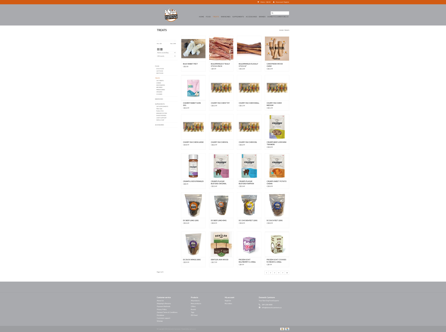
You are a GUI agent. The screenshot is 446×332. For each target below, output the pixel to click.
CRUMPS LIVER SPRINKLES (193, 181)
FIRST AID (159, 108)
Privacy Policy (162, 309)
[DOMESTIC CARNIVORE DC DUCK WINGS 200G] (193, 244)
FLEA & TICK (160, 111)
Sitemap (160, 321)
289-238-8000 (267, 305)
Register (228, 301)
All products (195, 301)
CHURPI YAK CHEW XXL (248, 142)
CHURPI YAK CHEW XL (219, 142)
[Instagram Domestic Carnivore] (225, 287)
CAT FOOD (159, 71)
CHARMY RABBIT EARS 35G (192, 104)
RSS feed (194, 315)
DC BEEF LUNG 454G (218, 220)
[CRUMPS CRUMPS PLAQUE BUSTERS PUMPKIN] (249, 166)
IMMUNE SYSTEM (161, 113)
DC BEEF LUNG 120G (191, 220)
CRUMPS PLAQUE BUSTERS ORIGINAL (218, 182)
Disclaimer (160, 315)
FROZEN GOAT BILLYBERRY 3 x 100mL (247, 261)
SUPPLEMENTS (238, 17)
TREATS (216, 17)
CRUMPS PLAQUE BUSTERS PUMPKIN (246, 182)
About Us (160, 301)
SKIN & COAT (160, 120)
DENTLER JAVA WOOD (219, 260)
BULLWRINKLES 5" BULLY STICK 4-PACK (220, 65)
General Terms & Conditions (167, 312)
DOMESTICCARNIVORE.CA (278, 17)
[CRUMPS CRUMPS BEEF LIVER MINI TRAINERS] (277, 127)
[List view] (161, 49)
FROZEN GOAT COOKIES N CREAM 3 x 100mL (276, 261)
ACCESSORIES (251, 17)
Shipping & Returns (164, 303)
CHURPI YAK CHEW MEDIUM (274, 104)
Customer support (163, 318)
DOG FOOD (160, 68)
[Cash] (281, 329)
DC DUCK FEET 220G (275, 220)
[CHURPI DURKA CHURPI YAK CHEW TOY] (221, 87)
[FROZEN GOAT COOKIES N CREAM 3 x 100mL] (277, 244)
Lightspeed (192, 329)
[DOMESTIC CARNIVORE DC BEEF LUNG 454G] (221, 205)
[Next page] (287, 273)
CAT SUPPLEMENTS (162, 106)
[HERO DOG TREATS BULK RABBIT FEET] (193, 48)
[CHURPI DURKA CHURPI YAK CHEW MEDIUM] (277, 87)
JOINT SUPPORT (161, 118)
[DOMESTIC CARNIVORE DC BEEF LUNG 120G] (193, 205)
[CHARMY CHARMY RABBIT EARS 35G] (193, 87)
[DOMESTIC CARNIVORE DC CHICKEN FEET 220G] (249, 205)
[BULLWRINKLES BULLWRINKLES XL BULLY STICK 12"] (249, 48)
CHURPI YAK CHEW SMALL (249, 103)
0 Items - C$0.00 (265, 2)
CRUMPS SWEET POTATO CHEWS (277, 182)
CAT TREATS (160, 80)
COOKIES (159, 94)
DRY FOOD (159, 73)
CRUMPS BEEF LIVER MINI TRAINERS (276, 143)
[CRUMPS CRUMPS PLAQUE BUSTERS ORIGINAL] (221, 166)
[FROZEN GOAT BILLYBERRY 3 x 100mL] (249, 244)
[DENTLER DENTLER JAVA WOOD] (221, 244)
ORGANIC (159, 92)
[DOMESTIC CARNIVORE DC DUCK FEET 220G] (277, 205)
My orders (228, 303)
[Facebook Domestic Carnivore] (221, 287)
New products (196, 303)
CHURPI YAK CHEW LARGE (193, 142)
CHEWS (158, 83)
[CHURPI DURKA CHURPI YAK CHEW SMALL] (249, 87)
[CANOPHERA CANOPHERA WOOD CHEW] (277, 48)
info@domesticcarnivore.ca (272, 307)
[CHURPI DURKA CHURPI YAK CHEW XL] (221, 127)
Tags (192, 312)
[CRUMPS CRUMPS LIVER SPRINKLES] (193, 166)
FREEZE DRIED (160, 89)
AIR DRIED (159, 87)
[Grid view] (158, 49)
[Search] (272, 13)
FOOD (208, 17)
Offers (193, 306)
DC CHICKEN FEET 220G (248, 220)
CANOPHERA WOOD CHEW (275, 65)
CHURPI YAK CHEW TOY (220, 103)
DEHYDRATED (160, 85)
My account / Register (282, 2)
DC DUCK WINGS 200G (192, 260)
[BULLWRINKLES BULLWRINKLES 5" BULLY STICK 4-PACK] (221, 48)
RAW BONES (225, 17)
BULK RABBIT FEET (190, 64)
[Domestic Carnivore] (171, 15)
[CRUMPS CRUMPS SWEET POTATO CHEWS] (277, 166)
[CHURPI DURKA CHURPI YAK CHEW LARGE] (193, 127)
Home (201, 17)
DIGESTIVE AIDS (161, 115)
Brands (262, 17)
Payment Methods (163, 306)
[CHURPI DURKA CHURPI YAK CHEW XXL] (249, 127)
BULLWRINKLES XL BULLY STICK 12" (248, 65)
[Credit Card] (286, 329)
